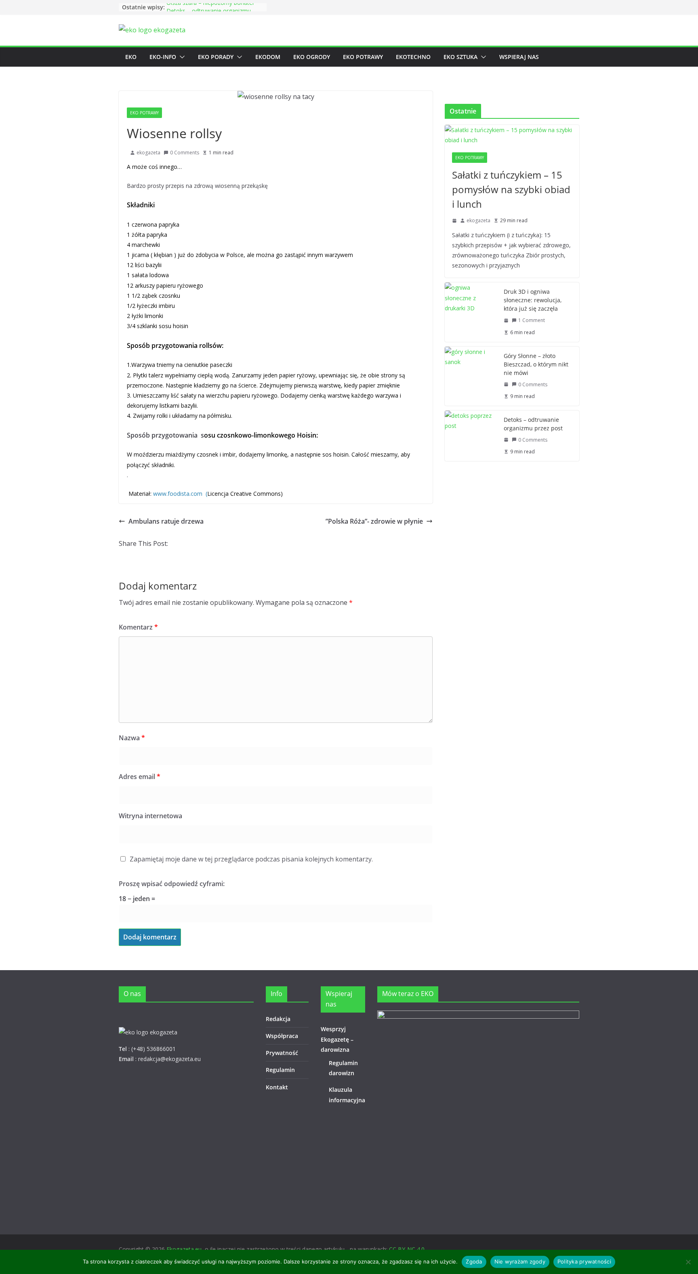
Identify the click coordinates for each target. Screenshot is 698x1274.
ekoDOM (267, 57)
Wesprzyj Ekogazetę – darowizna (337, 1039)
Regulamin (280, 1070)
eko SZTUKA (460, 57)
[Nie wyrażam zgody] (688, 1262)
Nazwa (132, 737)
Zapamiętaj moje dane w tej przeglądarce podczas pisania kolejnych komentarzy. (251, 859)
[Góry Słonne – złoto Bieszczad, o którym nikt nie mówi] (471, 376)
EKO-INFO (162, 57)
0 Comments (184, 152)
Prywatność (282, 1053)
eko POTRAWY (363, 57)
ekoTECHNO (413, 57)
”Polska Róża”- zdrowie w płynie (374, 521)
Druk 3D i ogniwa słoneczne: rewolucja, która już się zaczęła (532, 300)
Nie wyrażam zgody (519, 1261)
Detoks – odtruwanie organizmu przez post (533, 424)
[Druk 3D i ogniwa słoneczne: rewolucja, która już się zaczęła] (471, 311)
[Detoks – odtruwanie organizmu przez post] (471, 436)
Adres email (139, 776)
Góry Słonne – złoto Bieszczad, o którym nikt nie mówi (536, 364)
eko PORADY (215, 57)
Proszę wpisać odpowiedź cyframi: (172, 883)
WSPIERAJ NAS (519, 57)
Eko (131, 57)
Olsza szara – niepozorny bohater (210, 7)
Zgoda (474, 1261)
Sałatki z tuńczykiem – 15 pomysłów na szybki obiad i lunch (511, 189)
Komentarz (138, 627)
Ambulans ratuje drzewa (166, 521)
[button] (180, 57)
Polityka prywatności (584, 1261)
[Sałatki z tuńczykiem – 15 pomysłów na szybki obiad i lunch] (512, 135)
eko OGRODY (311, 57)
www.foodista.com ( (180, 493)
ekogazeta (148, 152)
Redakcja (278, 1019)
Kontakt (277, 1087)
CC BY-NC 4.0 (407, 1249)
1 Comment (531, 320)
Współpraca (282, 1036)
